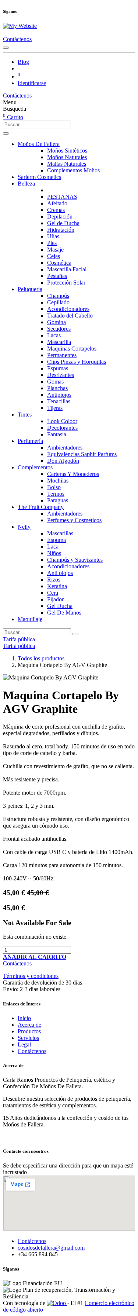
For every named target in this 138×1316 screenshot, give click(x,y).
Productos (29, 1031)
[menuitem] (23, 62)
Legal (24, 1044)
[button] (34, 957)
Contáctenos (17, 39)
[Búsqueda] (6, 133)
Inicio (24, 1018)
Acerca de (29, 1025)
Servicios (28, 1038)
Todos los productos (41, 658)
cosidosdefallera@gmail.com (51, 1247)
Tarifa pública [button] (19, 639)
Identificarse (32, 83)
